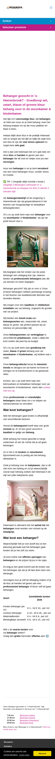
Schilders (8, 746)
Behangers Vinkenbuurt (29, 720)
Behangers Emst (26, 723)
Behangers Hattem (27, 715)
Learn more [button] (24, 755)
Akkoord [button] (42, 753)
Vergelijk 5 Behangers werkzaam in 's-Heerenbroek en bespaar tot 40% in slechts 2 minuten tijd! (26, 188)
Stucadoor (8, 742)
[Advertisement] (27, 61)
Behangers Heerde (27, 718)
